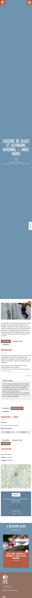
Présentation (5, 408)
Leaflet (14, 487)
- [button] (3, 469)
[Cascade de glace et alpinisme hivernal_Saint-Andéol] (16, 311)
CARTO (29, 487)
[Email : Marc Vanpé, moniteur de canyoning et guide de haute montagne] (16, 564)
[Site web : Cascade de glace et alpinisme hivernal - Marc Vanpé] (19, 506)
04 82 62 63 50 (8, 586)
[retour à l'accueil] (3, 3)
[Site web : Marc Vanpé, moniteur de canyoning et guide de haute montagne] (19, 564)
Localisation (5, 344)
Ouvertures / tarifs (17, 341)
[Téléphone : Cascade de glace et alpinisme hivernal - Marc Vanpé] (12, 506)
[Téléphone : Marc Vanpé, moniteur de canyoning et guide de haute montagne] (12, 564)
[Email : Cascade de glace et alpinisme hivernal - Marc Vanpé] (16, 506)
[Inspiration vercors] (30, 226)
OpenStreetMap (19, 487)
